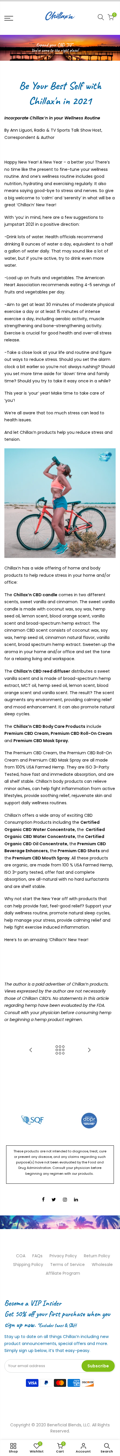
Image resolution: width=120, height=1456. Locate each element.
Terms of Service (67, 1264)
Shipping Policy (28, 1264)
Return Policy (97, 1256)
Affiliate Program (63, 1273)
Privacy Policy (63, 1256)
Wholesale (102, 1264)
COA (20, 1256)
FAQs (37, 1256)
